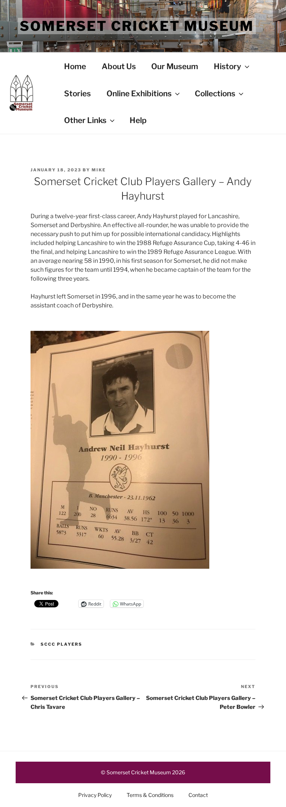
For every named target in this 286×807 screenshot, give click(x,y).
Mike (99, 169)
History (227, 66)
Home (75, 66)
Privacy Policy (95, 795)
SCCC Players (61, 644)
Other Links (85, 120)
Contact (198, 795)
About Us (119, 66)
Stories (77, 93)
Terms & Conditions (150, 795)
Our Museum (174, 66)
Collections (215, 93)
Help (138, 120)
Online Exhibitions (139, 93)
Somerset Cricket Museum (137, 26)
